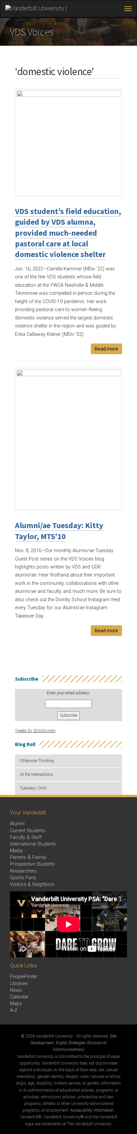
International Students (33, 844)
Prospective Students (32, 864)
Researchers (23, 871)
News (16, 990)
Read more (106, 349)
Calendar (19, 997)
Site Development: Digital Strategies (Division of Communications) (73, 1043)
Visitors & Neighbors (32, 884)
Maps (16, 1003)
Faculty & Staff (26, 837)
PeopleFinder (23, 976)
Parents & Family (28, 857)
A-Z (13, 1010)
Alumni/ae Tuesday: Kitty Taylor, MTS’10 (59, 530)
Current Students (27, 831)
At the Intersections (36, 774)
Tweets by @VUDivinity (35, 730)
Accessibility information (92, 1110)
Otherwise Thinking (37, 760)
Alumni (17, 824)
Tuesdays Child (33, 788)
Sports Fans (23, 878)
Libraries (19, 983)
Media (16, 851)
